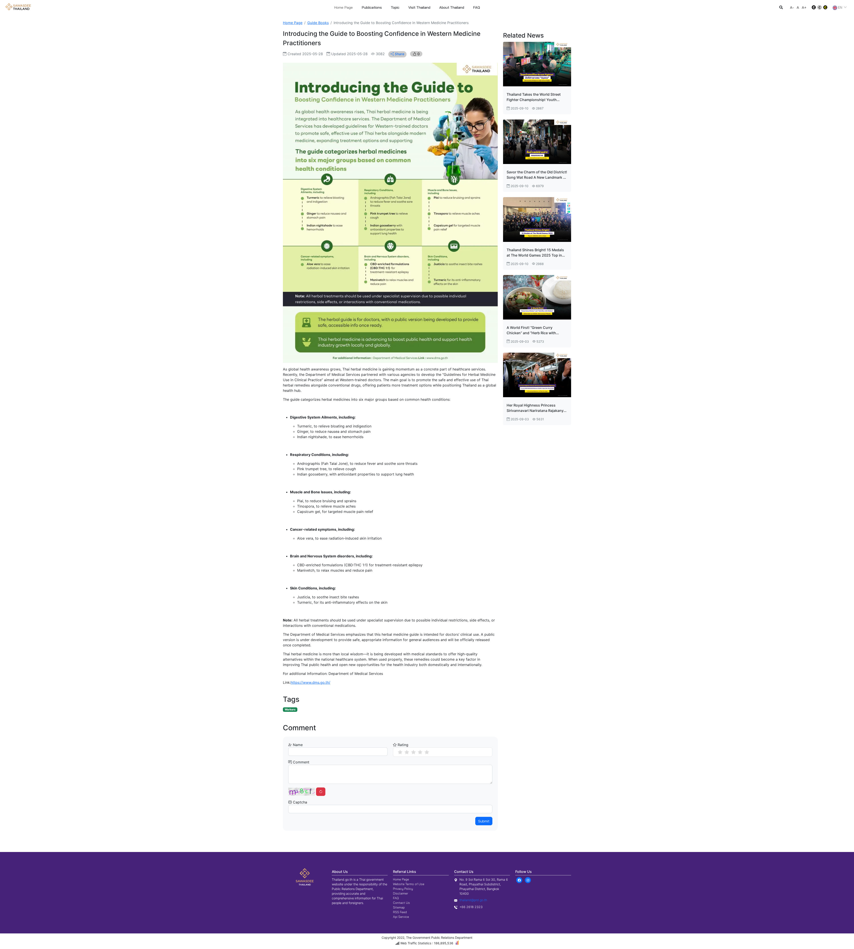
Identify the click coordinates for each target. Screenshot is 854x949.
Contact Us (401, 903)
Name (297, 745)
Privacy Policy (403, 889)
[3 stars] (413, 752)
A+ (804, 7)
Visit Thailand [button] (419, 7)
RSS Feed (400, 912)
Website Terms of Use (408, 884)
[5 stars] (426, 752)
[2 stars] (406, 752)
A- (792, 7)
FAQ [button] (476, 7)
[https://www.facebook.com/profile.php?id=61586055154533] (519, 880)
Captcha (299, 802)
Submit (483, 821)
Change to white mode (812, 7)
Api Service (401, 917)
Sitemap (399, 907)
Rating (402, 745)
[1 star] (400, 752)
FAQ (396, 898)
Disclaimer (400, 893)
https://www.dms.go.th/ (310, 682)
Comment (300, 762)
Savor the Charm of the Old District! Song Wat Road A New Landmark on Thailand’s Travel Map (537, 175)
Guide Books (318, 22)
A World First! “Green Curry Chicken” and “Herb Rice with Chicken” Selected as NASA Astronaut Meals (531, 330)
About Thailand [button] (451, 7)
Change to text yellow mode (826, 7)
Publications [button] (372, 7)
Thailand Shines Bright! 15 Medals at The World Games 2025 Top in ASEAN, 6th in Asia (535, 253)
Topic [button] (395, 7)
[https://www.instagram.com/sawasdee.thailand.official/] (528, 880)
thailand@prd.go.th (473, 900)
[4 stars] (420, 752)
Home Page (343, 7)
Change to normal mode (819, 7)
